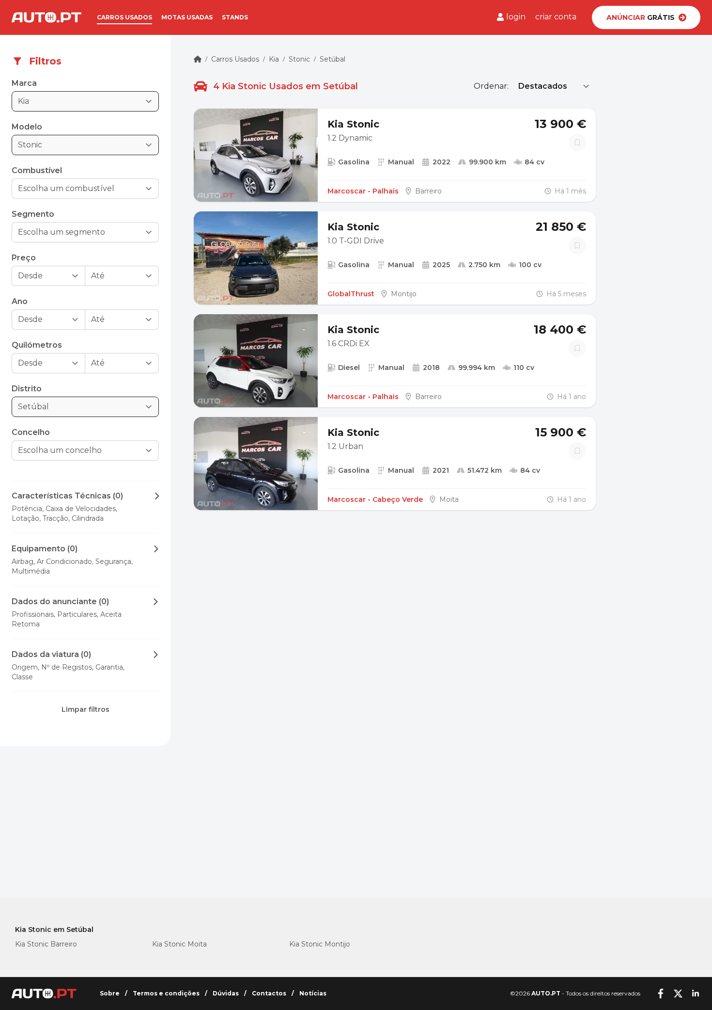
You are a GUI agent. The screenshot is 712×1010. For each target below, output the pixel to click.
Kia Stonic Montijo (319, 944)
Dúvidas (226, 993)
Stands (235, 17)
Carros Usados (235, 59)
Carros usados (124, 17)
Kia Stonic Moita (179, 944)
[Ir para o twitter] (678, 993)
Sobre (110, 993)
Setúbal (332, 59)
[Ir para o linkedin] (695, 993)
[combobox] (78, 188)
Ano (20, 301)
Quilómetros (37, 345)
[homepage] (197, 59)
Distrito (27, 388)
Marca (24, 83)
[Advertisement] (85, 830)
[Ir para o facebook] (661, 993)
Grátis (640, 17)
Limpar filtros (85, 709)
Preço (24, 257)
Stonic (299, 59)
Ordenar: (491, 86)
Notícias (312, 993)
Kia (274, 59)
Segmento (33, 214)
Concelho (31, 432)
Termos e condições (166, 993)
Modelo (27, 126)
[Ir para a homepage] (46, 17)
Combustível (37, 170)
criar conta (555, 16)
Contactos (269, 993)
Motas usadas (187, 17)
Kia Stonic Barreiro (46, 944)
